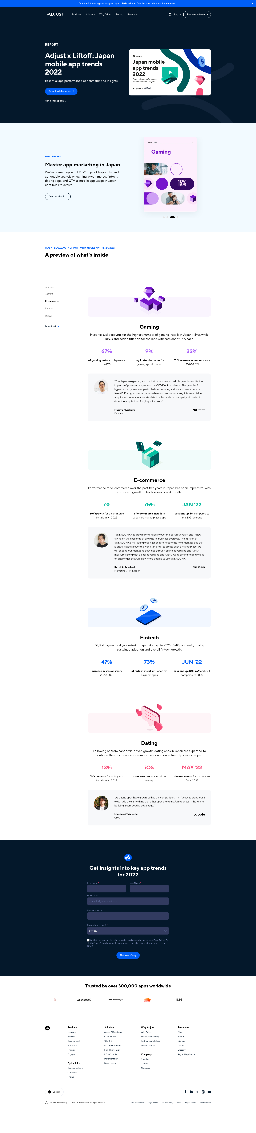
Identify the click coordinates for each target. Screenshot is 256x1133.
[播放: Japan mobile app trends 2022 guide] (170, 72)
